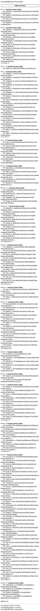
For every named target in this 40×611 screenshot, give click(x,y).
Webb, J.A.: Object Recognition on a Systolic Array (21, 68)
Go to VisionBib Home (7, 1)
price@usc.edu (7, 607)
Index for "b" (4, 601)
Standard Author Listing (13, 9)
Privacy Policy (19, 1)
